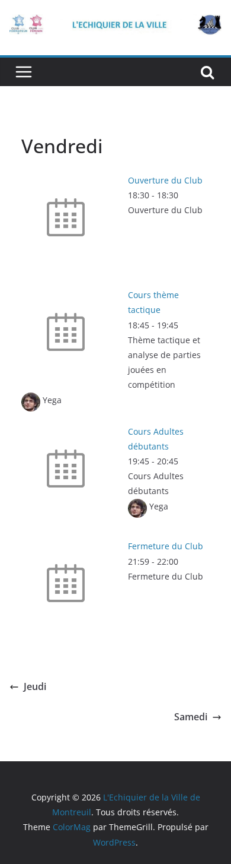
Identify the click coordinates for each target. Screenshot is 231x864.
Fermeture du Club (165, 546)
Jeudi (35, 686)
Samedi (190, 716)
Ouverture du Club (165, 180)
